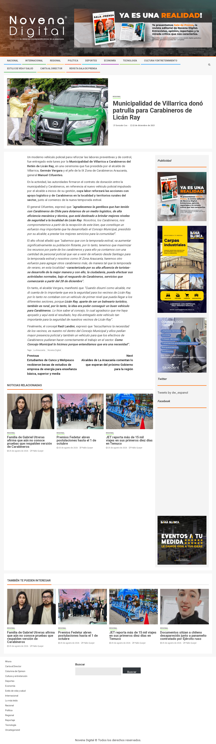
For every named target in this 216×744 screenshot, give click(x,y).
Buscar (80, 664)
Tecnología (130, 60)
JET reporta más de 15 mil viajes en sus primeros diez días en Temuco (129, 440)
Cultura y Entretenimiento (160, 60)
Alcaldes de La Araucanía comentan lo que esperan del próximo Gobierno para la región (107, 362)
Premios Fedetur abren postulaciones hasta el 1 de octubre (76, 440)
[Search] (209, 65)
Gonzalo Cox (122, 125)
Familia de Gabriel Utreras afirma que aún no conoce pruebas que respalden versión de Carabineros (29, 442)
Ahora (8, 661)
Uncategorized (12, 730)
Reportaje (10, 720)
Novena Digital (54, 350)
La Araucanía (39, 350)
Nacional (12, 60)
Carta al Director (51, 68)
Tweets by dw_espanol (172, 392)
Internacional (34, 60)
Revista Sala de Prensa (83, 68)
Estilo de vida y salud (15, 691)
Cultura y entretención (16, 676)
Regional (55, 60)
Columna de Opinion (15, 671)
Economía (110, 60)
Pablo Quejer (37, 451)
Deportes (91, 60)
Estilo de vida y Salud (20, 68)
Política (73, 60)
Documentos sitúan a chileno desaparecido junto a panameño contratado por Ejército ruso (183, 636)
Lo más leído (11, 700)
